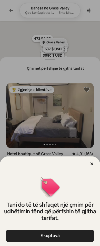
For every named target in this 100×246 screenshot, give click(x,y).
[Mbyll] (92, 164)
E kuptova (50, 235)
